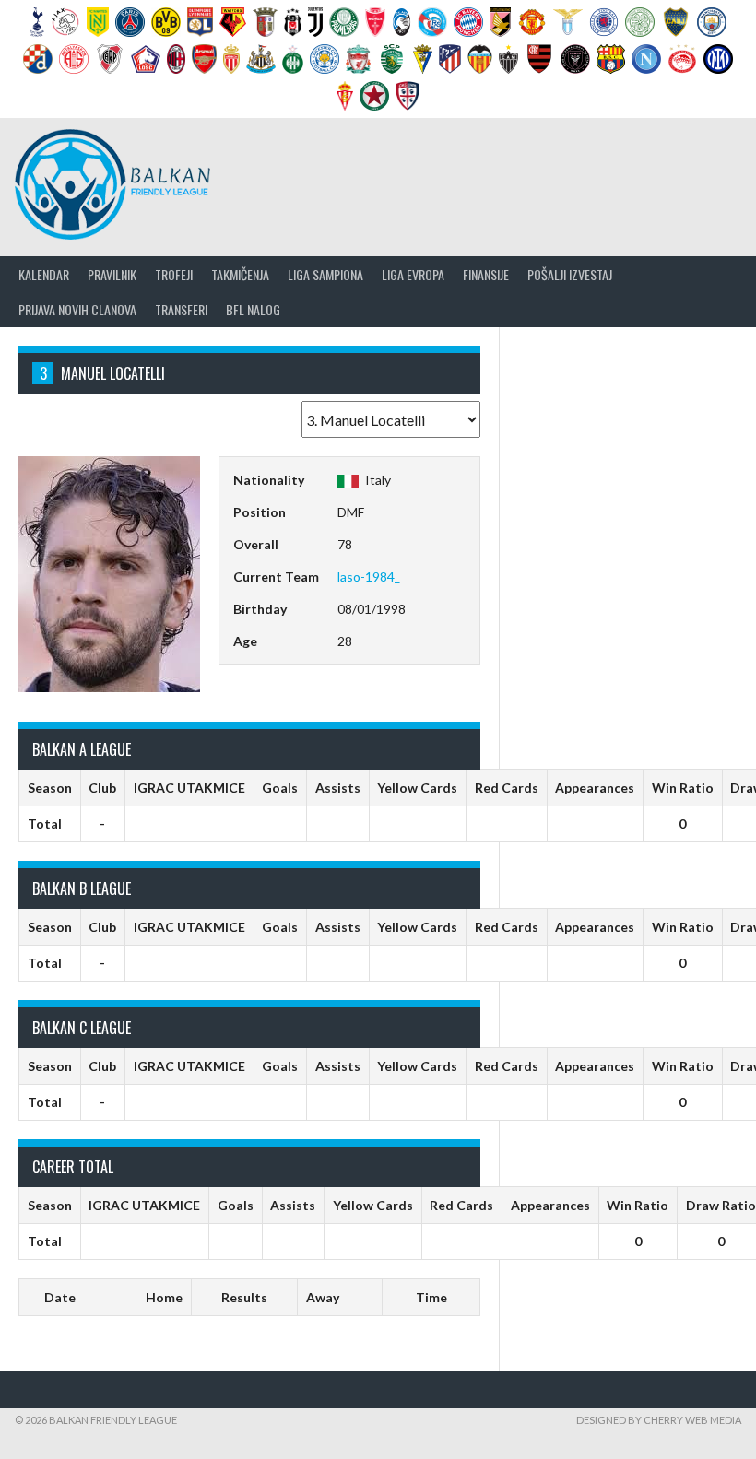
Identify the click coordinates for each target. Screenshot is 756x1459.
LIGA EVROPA (413, 274)
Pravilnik (112, 274)
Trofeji (174, 274)
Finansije (486, 274)
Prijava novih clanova (77, 309)
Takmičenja (240, 274)
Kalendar (43, 274)
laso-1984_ (368, 576)
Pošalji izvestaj (569, 274)
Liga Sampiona (325, 274)
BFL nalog (253, 309)
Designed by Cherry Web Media (658, 1420)
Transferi (181, 309)
